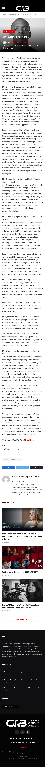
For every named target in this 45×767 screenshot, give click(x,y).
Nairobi (5, 459)
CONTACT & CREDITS (16, 742)
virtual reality (16, 459)
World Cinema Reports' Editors (22, 42)
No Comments (34, 45)
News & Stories (9, 31)
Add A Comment (22, 619)
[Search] (42, 8)
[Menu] (3, 8)
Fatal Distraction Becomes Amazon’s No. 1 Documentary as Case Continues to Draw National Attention (22, 536)
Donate (22, 2)
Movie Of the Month (24, 739)
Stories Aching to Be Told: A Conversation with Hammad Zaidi (21, 681)
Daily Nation (29, 440)
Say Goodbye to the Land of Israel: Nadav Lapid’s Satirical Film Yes (21, 689)
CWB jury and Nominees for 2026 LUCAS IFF (20, 571)
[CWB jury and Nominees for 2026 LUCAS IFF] (22, 557)
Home (12, 739)
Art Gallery (31, 742)
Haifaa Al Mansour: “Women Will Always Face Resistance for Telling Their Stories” (20, 606)
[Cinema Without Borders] (22, 8)
